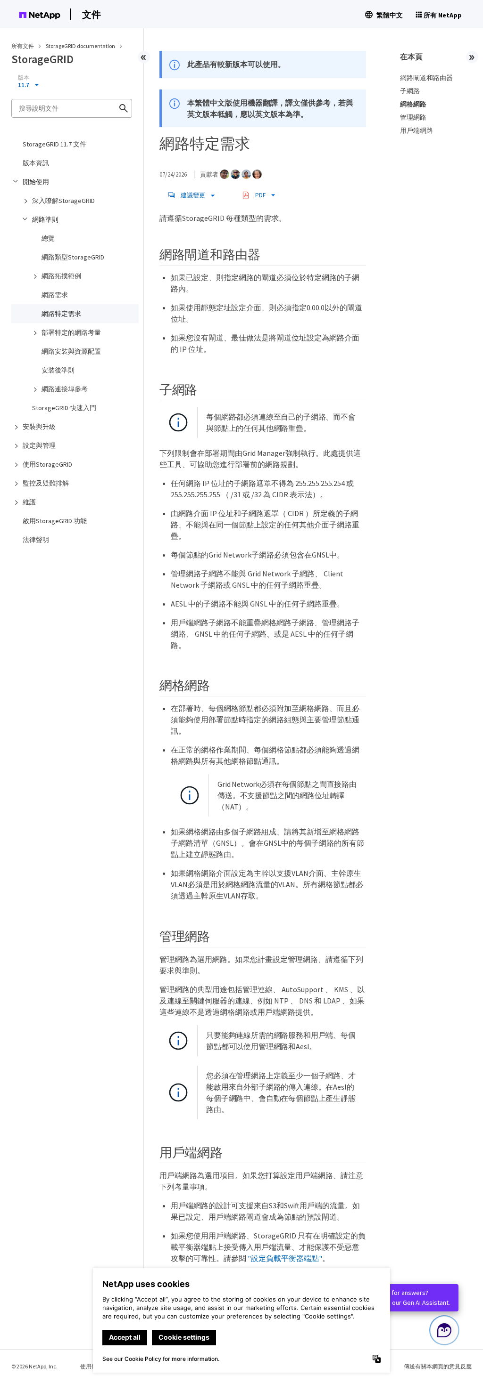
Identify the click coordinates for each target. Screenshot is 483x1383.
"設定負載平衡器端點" (285, 1258)
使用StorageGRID (47, 464)
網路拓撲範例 (61, 276)
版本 (23, 78)
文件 (91, 14)
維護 (29, 502)
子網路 (410, 91)
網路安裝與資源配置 (71, 351)
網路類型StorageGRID (73, 257)
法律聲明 (36, 539)
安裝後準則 (58, 370)
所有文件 (22, 45)
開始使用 (36, 182)
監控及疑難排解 (46, 483)
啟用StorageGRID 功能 (55, 521)
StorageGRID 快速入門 (64, 408)
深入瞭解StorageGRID (63, 200)
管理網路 (413, 117)
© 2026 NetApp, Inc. (34, 1366)
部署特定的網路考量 (71, 332)
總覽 (48, 238)
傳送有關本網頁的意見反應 (438, 1366)
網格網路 (413, 104)
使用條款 (91, 1366)
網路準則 (45, 219)
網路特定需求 (61, 313)
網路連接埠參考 (65, 389)
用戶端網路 (416, 130)
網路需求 (55, 295)
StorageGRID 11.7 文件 (54, 144)
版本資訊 (36, 163)
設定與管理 (39, 445)
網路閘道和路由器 (426, 77)
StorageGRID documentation (81, 45)
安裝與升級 (39, 426)
